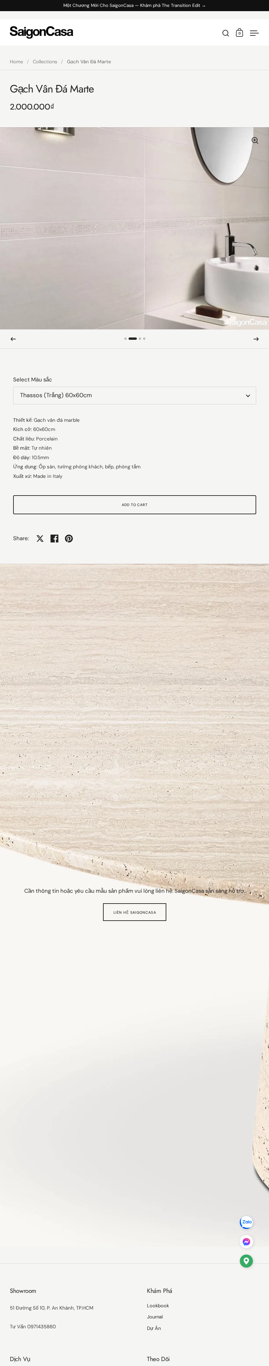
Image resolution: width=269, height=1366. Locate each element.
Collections (45, 61)
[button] (13, 339)
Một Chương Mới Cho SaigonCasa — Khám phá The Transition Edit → (134, 5)
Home (16, 61)
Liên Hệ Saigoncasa (135, 912)
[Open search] (225, 33)
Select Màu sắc (32, 379)
